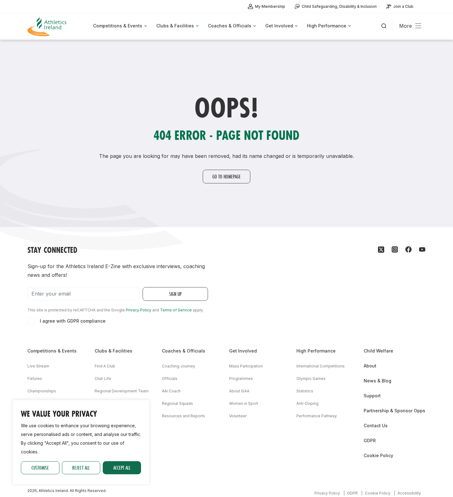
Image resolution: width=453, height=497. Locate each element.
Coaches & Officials (183, 350)
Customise (40, 467)
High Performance (316, 350)
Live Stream (38, 366)
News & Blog (377, 380)
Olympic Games (311, 378)
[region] (80, 442)
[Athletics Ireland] (47, 26)
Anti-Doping (307, 403)
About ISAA (239, 391)
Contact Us (376, 425)
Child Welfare (378, 350)
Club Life (103, 378)
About (370, 365)
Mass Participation (246, 366)
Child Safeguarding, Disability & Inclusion (339, 6)
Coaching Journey (178, 366)
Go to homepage (226, 176)
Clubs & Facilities (113, 350)
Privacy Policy (138, 310)
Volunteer (238, 416)
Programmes (241, 378)
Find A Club (105, 366)
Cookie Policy (378, 455)
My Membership (270, 6)
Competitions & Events (52, 350)
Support (372, 395)
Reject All (81, 467)
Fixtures (34, 378)
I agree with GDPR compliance (73, 321)
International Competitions (320, 366)
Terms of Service (176, 310)
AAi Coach (171, 391)
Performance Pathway (316, 416)
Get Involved (243, 350)
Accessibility (409, 493)
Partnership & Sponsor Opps (394, 410)
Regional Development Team (122, 391)
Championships (41, 391)
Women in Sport (243, 403)
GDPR (370, 440)
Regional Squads (177, 403)
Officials (169, 378)
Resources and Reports (183, 416)
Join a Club (403, 6)
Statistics (304, 391)
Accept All (121, 467)
